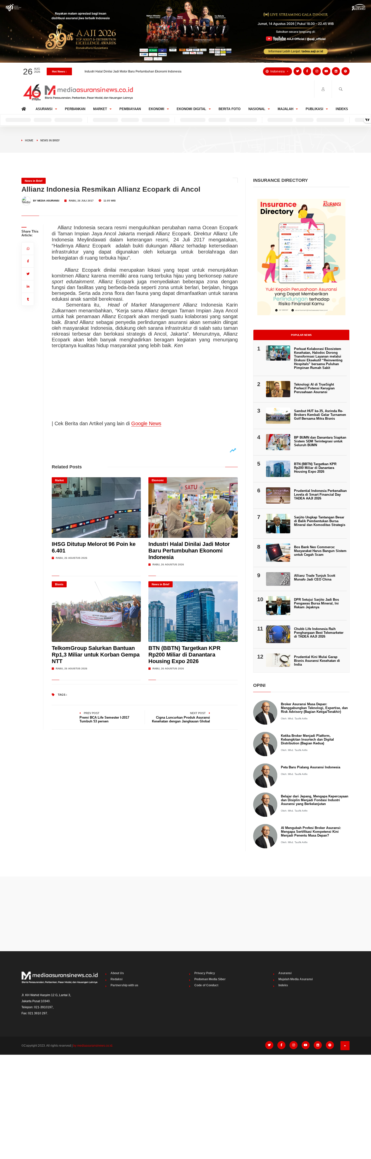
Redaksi (116, 979)
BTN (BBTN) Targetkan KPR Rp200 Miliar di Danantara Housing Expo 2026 (184, 654)
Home (24, 108)
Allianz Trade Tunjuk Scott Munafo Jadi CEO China (314, 577)
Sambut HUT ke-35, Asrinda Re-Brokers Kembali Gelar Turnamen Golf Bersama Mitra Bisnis (320, 414)
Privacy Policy (204, 973)
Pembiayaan (130, 109)
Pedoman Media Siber (210, 979)
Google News (146, 423)
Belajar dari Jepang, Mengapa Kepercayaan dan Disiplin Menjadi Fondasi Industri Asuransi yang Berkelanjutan (314, 800)
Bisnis (59, 584)
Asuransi (44, 109)
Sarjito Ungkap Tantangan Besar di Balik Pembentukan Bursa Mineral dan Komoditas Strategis (319, 521)
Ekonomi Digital (191, 109)
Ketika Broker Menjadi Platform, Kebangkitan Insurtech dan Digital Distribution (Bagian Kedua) (307, 739)
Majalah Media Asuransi (295, 979)
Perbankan (75, 109)
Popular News (301, 335)
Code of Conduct (206, 985)
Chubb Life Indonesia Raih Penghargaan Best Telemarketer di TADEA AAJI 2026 (318, 632)
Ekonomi (156, 109)
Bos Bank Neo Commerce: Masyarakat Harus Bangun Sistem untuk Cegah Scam (320, 551)
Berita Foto (230, 109)
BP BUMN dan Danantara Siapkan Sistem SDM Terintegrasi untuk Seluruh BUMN (320, 441)
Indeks (342, 109)
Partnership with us (124, 985)
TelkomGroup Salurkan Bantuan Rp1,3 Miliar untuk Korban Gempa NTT (133, 71)
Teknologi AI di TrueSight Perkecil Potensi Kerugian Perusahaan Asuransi (314, 388)
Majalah (285, 109)
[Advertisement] (185, 913)
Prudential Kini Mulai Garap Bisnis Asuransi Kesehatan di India (317, 660)
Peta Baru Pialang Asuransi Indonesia (310, 767)
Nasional (256, 109)
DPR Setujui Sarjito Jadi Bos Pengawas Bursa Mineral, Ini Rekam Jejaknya (316, 603)
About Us (117, 973)
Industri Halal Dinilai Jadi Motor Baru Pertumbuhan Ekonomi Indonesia (189, 550)
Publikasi (314, 109)
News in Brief (50, 140)
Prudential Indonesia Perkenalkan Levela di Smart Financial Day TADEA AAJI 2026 (320, 494)
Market (100, 109)
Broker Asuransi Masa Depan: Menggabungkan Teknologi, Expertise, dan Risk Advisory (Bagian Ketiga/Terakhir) (314, 708)
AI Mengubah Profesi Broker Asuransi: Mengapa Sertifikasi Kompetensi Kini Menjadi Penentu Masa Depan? (311, 831)
